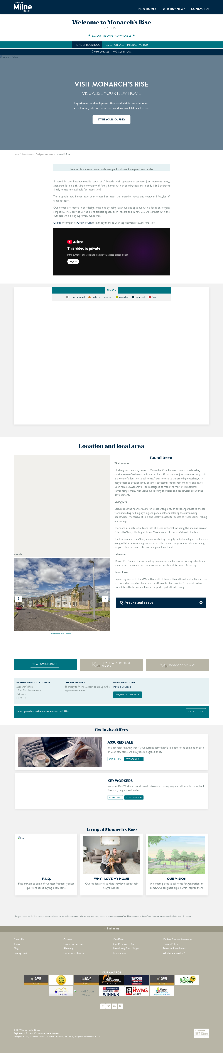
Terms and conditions (174, 948)
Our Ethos (118, 939)
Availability (132, 758)
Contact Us (200, 9)
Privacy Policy (170, 944)
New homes (27, 154)
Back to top (112, 929)
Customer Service (73, 944)
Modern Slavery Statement (177, 939)
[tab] (161, 603)
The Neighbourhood (87, 45)
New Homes (147, 9)
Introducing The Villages (126, 948)
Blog (16, 948)
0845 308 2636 (122, 687)
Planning (68, 948)
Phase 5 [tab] (111, 290)
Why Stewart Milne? (174, 953)
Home (16, 154)
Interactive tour (138, 45)
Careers (67, 939)
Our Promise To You (124, 944)
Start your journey (111, 119)
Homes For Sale (114, 45)
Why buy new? (174, 9)
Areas (17, 944)
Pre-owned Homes (73, 953)
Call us (57, 223)
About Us (19, 939)
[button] (18, 598)
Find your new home (44, 154)
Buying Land (20, 953)
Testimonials (119, 953)
